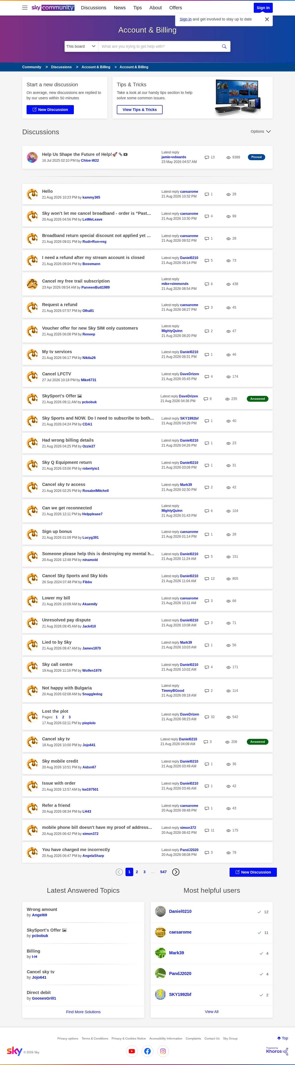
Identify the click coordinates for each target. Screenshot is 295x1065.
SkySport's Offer (60, 395)
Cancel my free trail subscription (76, 281)
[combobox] (157, 46)
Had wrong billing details (68, 440)
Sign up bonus (57, 531)
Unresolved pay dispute (66, 620)
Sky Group (230, 1038)
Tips (137, 7)
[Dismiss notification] (267, 19)
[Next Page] (175, 872)
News (120, 7)
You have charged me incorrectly (76, 849)
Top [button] (285, 1038)
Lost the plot (55, 711)
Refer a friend (56, 805)
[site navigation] (24, 7)
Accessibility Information (165, 1038)
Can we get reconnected (67, 508)
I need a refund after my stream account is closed (93, 257)
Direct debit (39, 992)
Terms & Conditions (95, 1038)
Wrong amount (42, 909)
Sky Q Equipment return (67, 462)
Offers (175, 7)
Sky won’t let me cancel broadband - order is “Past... (96, 213)
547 (163, 872)
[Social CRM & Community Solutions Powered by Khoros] (277, 1051)
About (155, 7)
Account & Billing (147, 29)
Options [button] (257, 131)
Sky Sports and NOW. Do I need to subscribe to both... (98, 418)
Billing (33, 951)
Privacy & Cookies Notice (129, 1038)
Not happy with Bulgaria (67, 688)
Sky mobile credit (60, 761)
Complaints (193, 1038)
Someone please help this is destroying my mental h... (98, 553)
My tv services (57, 351)
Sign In (263, 8)
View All (212, 1012)
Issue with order (59, 783)
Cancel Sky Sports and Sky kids (75, 575)
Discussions (93, 7)
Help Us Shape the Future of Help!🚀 (80, 154)
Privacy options (67, 1038)
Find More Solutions (83, 1012)
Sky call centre (57, 664)
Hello (47, 191)
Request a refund (59, 304)
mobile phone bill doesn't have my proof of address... (97, 827)
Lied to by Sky (56, 642)
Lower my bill (56, 598)
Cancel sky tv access (63, 484)
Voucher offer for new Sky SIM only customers (90, 328)
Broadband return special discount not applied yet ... (96, 235)
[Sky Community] (53, 8)
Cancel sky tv (56, 738)
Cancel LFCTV (56, 373)
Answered (257, 398)
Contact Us (212, 1038)
